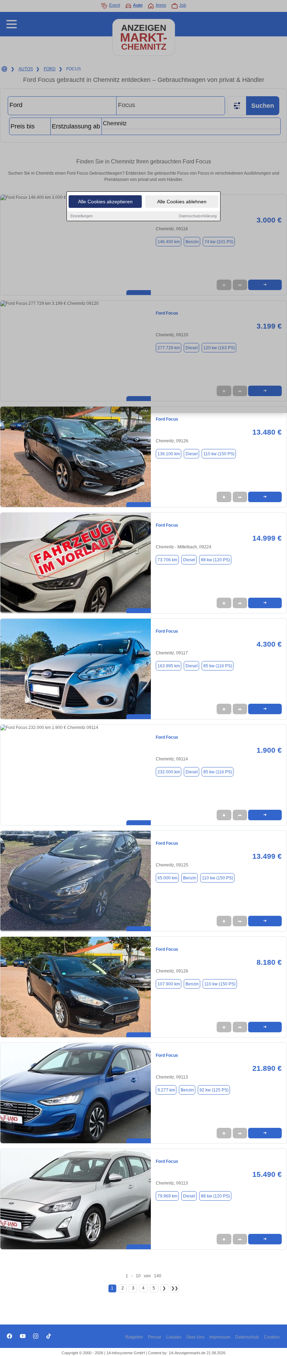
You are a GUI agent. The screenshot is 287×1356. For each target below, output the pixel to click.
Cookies (272, 1337)
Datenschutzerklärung (198, 216)
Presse (154, 1337)
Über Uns (195, 1337)
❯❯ (174, 1288)
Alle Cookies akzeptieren (105, 201)
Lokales (173, 1337)
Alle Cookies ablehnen (181, 201)
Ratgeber (134, 1337)
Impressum (219, 1337)
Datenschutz (247, 1337)
